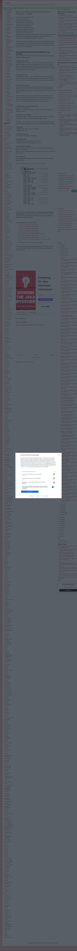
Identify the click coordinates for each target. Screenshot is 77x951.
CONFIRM (30, 491)
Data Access (38, 495)
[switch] (53, 474)
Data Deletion (31, 495)
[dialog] (38, 475)
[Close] (59, 455)
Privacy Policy (45, 495)
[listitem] (38, 471)
